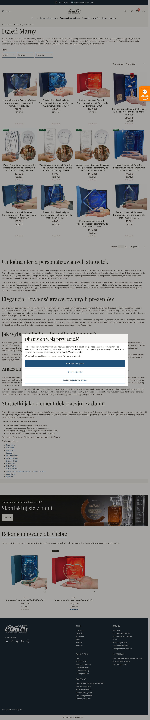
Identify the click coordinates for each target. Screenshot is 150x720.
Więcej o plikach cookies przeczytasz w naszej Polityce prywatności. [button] (52, 356)
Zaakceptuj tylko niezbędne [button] (75, 380)
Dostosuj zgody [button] (75, 372)
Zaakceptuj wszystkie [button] (75, 363)
